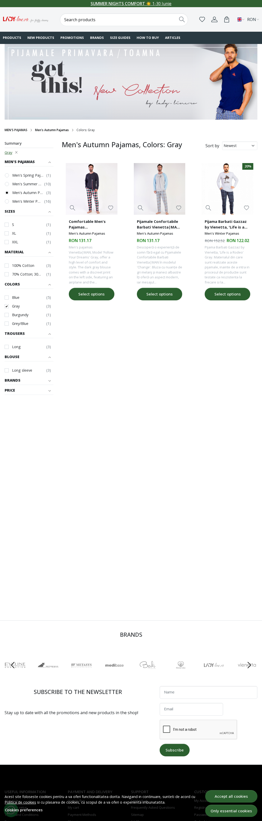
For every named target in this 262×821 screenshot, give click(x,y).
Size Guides (120, 37)
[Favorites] (202, 19)
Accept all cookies (231, 796)
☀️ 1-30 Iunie (131, 3)
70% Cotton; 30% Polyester (28, 274)
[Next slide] (249, 665)
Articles (172, 37)
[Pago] (250, 675)
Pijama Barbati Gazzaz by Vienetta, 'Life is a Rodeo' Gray (226, 225)
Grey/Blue (20, 323)
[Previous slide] (13, 665)
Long (16, 346)
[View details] (72, 208)
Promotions (72, 37)
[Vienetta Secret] (150, 675)
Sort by (212, 146)
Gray (8, 152)
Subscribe (175, 749)
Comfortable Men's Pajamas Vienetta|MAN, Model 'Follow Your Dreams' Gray (90, 225)
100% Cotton (23, 265)
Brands (97, 37)
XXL (15, 242)
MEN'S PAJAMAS (16, 130)
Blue (15, 297)
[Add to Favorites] (110, 208)
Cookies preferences (23, 809)
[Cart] (227, 19)
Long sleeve (22, 370)
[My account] (214, 19)
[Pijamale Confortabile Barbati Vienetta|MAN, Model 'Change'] (159, 189)
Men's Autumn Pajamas (52, 130)
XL (14, 233)
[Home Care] (84, 675)
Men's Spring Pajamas (28, 175)
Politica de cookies (20, 802)
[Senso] (217, 675)
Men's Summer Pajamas (27, 183)
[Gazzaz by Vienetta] (184, 675)
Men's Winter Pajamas (27, 201)
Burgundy (20, 314)
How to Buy (148, 37)
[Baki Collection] (51, 675)
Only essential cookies (231, 810)
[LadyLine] (117, 675)
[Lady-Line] (26, 19)
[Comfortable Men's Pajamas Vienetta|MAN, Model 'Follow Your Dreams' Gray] (91, 189)
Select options (91, 294)
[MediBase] (18, 675)
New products (40, 37)
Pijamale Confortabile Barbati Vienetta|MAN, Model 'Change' (159, 225)
